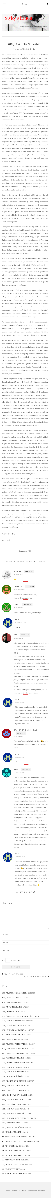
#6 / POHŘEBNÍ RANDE (12, 1146)
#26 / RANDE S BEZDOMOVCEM (15, 1053)
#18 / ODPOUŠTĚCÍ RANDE (13, 1090)
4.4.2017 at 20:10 (19, 773)
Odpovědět (29, 571)
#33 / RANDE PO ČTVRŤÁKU (14, 1021)
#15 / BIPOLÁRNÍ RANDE (13, 974)
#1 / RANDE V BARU (10, 1169)
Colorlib (29, 1190)
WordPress (41, 1190)
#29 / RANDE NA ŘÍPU (11, 1039)
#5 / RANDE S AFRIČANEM (13, 1151)
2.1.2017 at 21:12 (18, 638)
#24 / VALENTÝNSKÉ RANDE (14, 1062)
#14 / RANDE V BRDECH (12, 1109)
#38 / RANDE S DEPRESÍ (12, 998)
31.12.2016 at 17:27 (20, 622)
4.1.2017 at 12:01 (18, 736)
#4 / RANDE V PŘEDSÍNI (12, 1155)
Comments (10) (25, 551)
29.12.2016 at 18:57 (19, 608)
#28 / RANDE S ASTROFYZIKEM (15, 1044)
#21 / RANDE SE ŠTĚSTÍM (13, 1076)
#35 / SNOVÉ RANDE (11, 1011)
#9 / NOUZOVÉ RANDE (12, 1132)
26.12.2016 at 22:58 (19, 590)
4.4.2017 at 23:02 (20, 857)
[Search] (47, 4)
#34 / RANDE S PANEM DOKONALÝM (17, 1016)
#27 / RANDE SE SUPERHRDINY (15, 1049)
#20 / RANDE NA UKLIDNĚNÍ (14, 1081)
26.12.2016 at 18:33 (19, 574)
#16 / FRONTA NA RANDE (13, 1100)
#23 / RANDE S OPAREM (12, 1067)
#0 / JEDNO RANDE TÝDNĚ (13, 1174)
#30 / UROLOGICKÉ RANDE (14, 1035)
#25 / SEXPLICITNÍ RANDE (13, 1058)
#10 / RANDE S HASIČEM (12, 1127)
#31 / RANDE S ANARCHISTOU (15, 1030)
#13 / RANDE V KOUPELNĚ (13, 1113)
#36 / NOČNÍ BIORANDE (12, 1007)
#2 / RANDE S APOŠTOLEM (13, 1164)
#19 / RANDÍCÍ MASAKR (12, 1086)
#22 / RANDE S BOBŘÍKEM (13, 1072)
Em (34, 49)
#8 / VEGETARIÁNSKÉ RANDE (14, 1137)
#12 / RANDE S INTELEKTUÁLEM (16, 1118)
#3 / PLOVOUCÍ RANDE (12, 1160)
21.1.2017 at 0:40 (20, 757)
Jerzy (17, 604)
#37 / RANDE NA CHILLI (12, 1002)
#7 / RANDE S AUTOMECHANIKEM (16, 1141)
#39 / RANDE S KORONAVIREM (15, 993)
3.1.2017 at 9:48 (19, 702)
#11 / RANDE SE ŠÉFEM (12, 1123)
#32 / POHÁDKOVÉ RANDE (13, 1025)
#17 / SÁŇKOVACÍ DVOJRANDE (35, 977)
